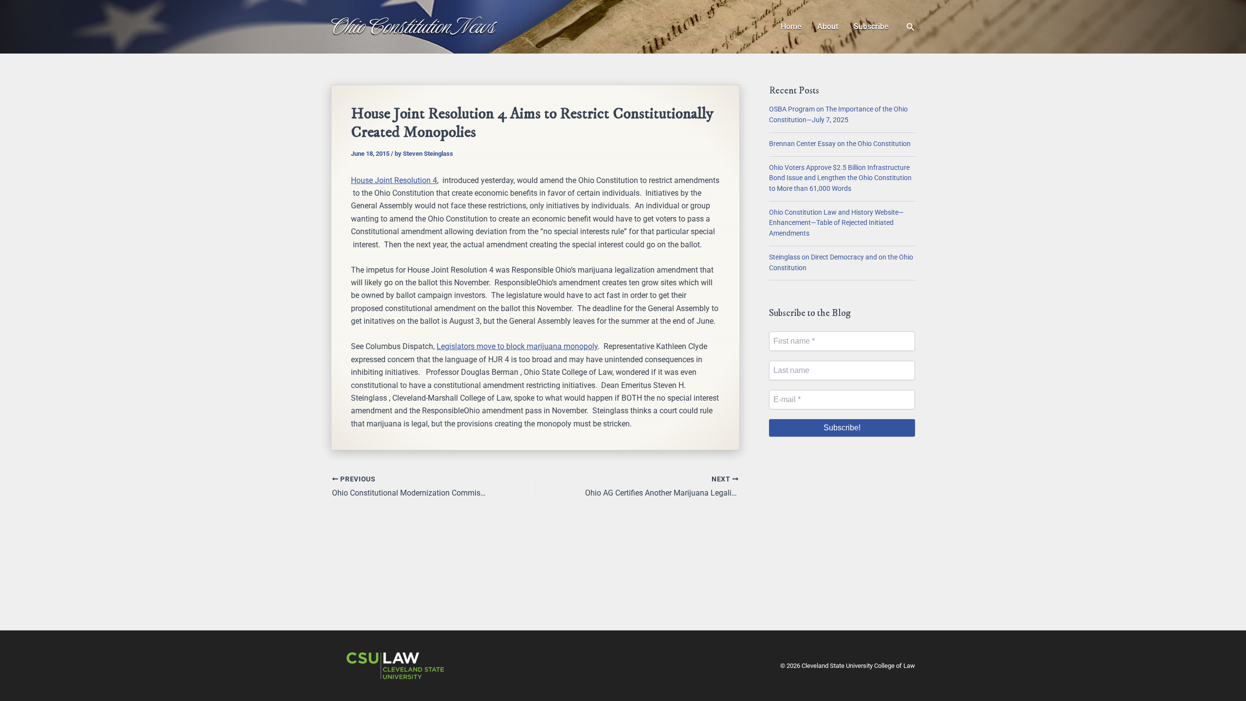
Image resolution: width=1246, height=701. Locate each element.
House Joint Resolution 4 (394, 180)
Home (791, 26)
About (827, 26)
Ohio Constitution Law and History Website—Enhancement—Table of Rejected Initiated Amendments (836, 223)
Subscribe (871, 26)
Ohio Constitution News (413, 26)
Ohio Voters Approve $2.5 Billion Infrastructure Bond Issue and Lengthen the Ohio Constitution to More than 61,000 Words (840, 178)
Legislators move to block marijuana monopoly (517, 346)
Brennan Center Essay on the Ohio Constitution (840, 144)
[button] (910, 27)
